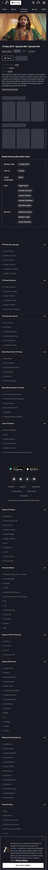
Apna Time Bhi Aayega (11, 370)
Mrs (5, 604)
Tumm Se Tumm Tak (10, 524)
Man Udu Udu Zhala (10, 411)
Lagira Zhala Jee (9, 406)
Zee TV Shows (8, 326)
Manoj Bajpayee (9, 765)
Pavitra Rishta (8, 375)
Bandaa (6, 626)
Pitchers (6, 734)
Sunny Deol (7, 778)
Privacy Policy (15, 494)
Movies (34, 9)
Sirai (5, 608)
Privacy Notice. (22, 860)
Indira (6, 555)
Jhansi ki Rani (8, 528)
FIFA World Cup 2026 (11, 823)
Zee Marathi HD (9, 658)
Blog (5, 814)
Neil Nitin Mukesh (10, 783)
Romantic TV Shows (10, 294)
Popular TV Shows (8, 512)
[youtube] (33, 482)
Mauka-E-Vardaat (10, 451)
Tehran (6, 591)
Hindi (17, 64)
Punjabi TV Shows (10, 276)
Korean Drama (9, 559)
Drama (10, 70)
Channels (10, 490)
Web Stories (8, 818)
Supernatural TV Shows (12, 312)
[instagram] (19, 482)
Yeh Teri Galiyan (9, 366)
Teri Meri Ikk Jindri (10, 384)
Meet (5, 437)
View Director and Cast (10, 91)
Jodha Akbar (7, 50)
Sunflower (7, 725)
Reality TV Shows (9, 308)
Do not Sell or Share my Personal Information (23, 503)
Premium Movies (8, 570)
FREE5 (44, 9)
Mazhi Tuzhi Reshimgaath (12, 397)
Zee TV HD (7, 649)
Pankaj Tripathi (9, 769)
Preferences (23, 499)
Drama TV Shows (9, 290)
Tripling (6, 729)
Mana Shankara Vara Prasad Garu (15, 600)
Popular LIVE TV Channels (11, 637)
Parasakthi (7, 622)
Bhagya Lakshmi (9, 442)
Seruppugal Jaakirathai (11, 693)
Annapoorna (8, 550)
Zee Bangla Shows (10, 348)
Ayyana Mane (8, 671)
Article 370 (7, 617)
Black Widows (8, 707)
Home (4, 9)
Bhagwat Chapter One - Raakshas (15, 577)
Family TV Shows (9, 299)
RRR (5, 631)
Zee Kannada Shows (10, 339)
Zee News (7, 644)
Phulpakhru (7, 415)
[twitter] (26, 482)
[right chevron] (5, 113)
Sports (13, 9)
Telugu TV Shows (9, 267)
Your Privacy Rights (23, 865)
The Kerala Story (9, 613)
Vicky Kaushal (8, 774)
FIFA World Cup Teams (11, 827)
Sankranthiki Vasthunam (12, 595)
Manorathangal (9, 685)
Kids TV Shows (8, 564)
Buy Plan (17, 3)
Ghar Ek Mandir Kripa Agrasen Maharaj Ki (18, 455)
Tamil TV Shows (9, 263)
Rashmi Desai (8, 801)
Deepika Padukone (10, 756)
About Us (22, 490)
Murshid (6, 676)
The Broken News (10, 702)
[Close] (43, 840)
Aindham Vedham (10, 698)
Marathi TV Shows (10, 259)
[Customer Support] (38, 3)
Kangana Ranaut (9, 796)
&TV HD (6, 653)
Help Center (35, 490)
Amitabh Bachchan (10, 792)
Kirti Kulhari (8, 787)
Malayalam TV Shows (11, 272)
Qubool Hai (7, 379)
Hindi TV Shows (9, 254)
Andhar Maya (8, 689)
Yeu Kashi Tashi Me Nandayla (14, 402)
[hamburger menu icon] (44, 3)
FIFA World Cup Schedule (12, 832)
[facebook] (13, 482)
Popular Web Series (9, 664)
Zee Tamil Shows (9, 344)
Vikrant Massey (9, 752)
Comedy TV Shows (10, 303)
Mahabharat (8, 519)
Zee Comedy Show (10, 446)
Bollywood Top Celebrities (11, 740)
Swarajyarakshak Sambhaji (13, 420)
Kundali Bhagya (9, 537)
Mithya (6, 716)
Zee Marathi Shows (10, 335)
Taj (5, 720)
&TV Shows (7, 330)
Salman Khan (8, 760)
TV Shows (23, 9)
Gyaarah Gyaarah (10, 680)
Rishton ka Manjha (10, 433)
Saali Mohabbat (9, 582)
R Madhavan (8, 747)
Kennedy (7, 586)
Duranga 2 (7, 711)
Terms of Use (30, 494)
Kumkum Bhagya (9, 533)
